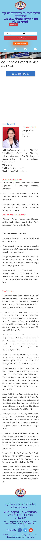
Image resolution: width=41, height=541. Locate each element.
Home (5, 522)
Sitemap (21, 524)
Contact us (20, 526)
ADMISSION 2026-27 (20, 43)
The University (10, 524)
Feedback (30, 524)
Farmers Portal (13, 24)
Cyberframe (29, 537)
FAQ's (33, 522)
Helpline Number (21, 38)
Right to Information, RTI (19, 522)
